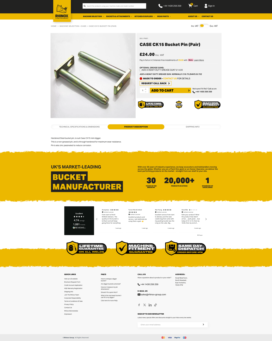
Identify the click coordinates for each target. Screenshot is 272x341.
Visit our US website (71, 279)
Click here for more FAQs (109, 301)
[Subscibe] (201, 324)
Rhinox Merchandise (71, 311)
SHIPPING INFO (193, 127)
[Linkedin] (150, 304)
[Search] (85, 6)
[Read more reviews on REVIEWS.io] (79, 228)
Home (54, 26)
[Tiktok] (155, 304)
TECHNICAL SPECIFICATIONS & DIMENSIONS (79, 127)
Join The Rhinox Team (71, 295)
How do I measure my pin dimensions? (109, 288)
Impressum (68, 314)
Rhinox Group (69, 338)
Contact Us (68, 308)
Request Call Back (154, 83)
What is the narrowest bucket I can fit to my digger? (111, 296)
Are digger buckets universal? (111, 284)
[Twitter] (144, 304)
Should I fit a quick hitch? (109, 292)
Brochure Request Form (72, 282)
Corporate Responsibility (72, 298)
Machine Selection (69, 26)
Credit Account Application (73, 285)
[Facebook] (139, 304)
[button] (96, 219)
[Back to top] (2, 337)
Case (83, 26)
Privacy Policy (69, 304)
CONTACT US (170, 78)
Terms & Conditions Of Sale (73, 301)
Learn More (199, 60)
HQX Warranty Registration (73, 288)
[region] (151, 219)
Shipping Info (68, 292)
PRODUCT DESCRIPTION (136, 127)
